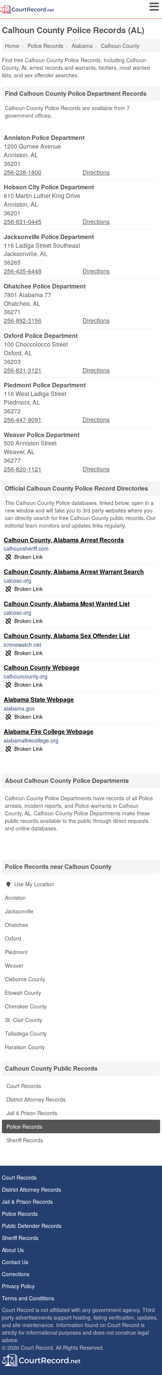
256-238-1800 (22, 172)
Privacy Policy (18, 1286)
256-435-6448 (22, 271)
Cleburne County (25, 979)
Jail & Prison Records (31, 1113)
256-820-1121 (22, 469)
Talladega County (26, 1033)
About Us (13, 1250)
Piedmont (16, 952)
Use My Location (33, 884)
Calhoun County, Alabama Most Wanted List (67, 603)
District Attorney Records (35, 1099)
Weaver (14, 965)
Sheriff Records (24, 1140)
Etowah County (23, 992)
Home (12, 45)
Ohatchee (16, 924)
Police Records (23, 1126)
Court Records (23, 1086)
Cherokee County (26, 1006)
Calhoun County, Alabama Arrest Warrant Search (74, 571)
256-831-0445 (22, 222)
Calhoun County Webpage (41, 667)
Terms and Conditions (28, 1298)
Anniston (15, 897)
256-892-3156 (22, 320)
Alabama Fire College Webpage (48, 731)
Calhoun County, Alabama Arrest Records (64, 540)
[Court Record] (27, 8)
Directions (96, 172)
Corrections (15, 1274)
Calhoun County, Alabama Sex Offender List (67, 635)
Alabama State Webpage (39, 699)
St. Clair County (23, 1020)
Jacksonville (19, 911)
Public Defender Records (31, 1225)
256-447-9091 (22, 420)
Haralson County (25, 1047)
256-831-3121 (22, 370)
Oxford (13, 938)
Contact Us (15, 1262)
